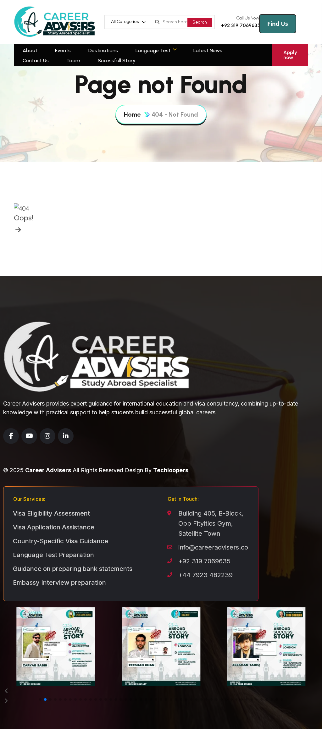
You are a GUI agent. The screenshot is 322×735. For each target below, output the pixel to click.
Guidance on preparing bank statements (72, 568)
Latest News (207, 50)
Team (73, 61)
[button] (161, 691)
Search (199, 22)
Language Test (153, 50)
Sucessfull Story (117, 61)
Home (132, 114)
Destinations (103, 50)
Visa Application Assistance (53, 527)
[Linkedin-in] (66, 436)
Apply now (290, 54)
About (30, 50)
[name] (17, 230)
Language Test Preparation (53, 555)
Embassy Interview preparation (59, 582)
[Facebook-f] (11, 436)
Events (63, 50)
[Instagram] (47, 436)
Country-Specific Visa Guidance (60, 541)
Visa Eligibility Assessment (51, 513)
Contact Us (36, 61)
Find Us (277, 23)
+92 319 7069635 (240, 25)
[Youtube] (29, 436)
